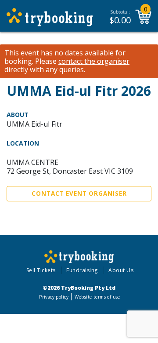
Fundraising (82, 270)
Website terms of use (97, 297)
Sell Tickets (41, 270)
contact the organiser (93, 61)
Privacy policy (53, 297)
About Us (120, 270)
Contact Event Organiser (79, 193)
